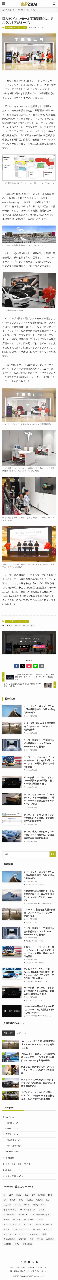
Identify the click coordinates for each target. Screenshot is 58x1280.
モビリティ (19, 1234)
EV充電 (41, 1195)
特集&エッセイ (12, 1170)
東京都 (40, 1239)
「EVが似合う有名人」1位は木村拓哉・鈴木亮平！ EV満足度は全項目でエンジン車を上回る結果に (38, 1057)
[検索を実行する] (52, 854)
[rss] (32, 1262)
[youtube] (29, 1262)
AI (4, 1195)
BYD (26, 1195)
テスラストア (28, 625)
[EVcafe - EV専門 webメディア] (28, 3)
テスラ (17, 625)
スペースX (22, 1215)
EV (33, 1195)
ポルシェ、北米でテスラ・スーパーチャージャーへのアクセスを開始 (37, 1070)
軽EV (17, 1244)
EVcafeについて (43, 1267)
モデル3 (36, 1229)
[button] (16, 666)
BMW (18, 1195)
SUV (21, 1200)
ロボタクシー (33, 1234)
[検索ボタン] (54, 3)
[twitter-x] (21, 1262)
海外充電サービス (14, 1146)
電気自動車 (27, 1244)
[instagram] (25, 1262)
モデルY (47, 1229)
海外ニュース (12, 1128)
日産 (31, 1239)
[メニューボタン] (3, 3)
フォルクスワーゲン (43, 1224)
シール (41, 1210)
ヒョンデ (27, 1224)
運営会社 (31, 1267)
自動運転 (9, 1158)
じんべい (7, 1205)
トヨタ (40, 1220)
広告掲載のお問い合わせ (19, 1271)
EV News (9, 1117)
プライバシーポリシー (39, 1271)
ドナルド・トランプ (12, 1224)
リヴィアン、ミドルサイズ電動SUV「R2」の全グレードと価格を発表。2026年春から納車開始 (37, 1095)
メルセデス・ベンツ (21, 1229)
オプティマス (38, 1205)
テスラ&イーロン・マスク (16, 27)
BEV (11, 1195)
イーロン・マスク (22, 1205)
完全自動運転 (9, 1239)
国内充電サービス (14, 1140)
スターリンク (9, 1215)
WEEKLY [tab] (8, 1033)
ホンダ (6, 1229)
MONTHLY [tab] (21, 1033)
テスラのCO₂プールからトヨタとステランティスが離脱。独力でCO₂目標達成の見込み (38, 1082)
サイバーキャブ (10, 1210)
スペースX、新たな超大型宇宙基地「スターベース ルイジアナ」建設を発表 (38, 1044)
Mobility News (12, 1151)
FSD (50, 1195)
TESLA (9, 625)
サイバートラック (27, 1210)
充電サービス (11, 1134)
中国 (44, 1234)
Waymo (39, 1200)
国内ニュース (12, 1123)
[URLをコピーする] (41, 666)
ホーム (11, 1267)
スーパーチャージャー (40, 1215)
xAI (47, 1200)
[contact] (36, 1262)
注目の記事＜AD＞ (14, 1176)
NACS (12, 1200)
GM (5, 1200)
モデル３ (7, 1234)
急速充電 (22, 1239)
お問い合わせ (21, 1267)
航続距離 (7, 1244)
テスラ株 (16, 1220)
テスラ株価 (28, 1220)
